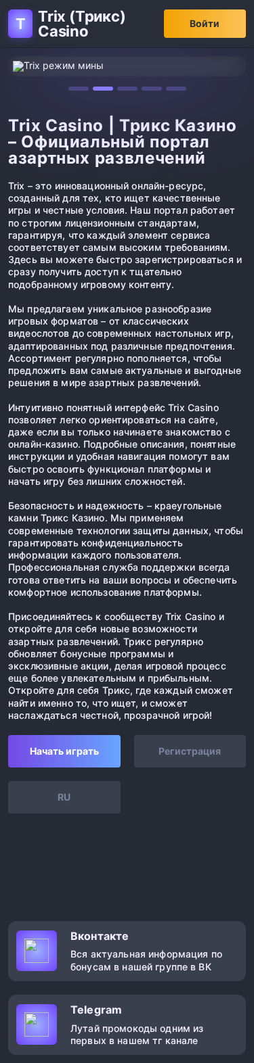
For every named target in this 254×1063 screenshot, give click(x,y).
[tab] (78, 89)
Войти (204, 23)
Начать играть (64, 751)
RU (64, 797)
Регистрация (189, 751)
